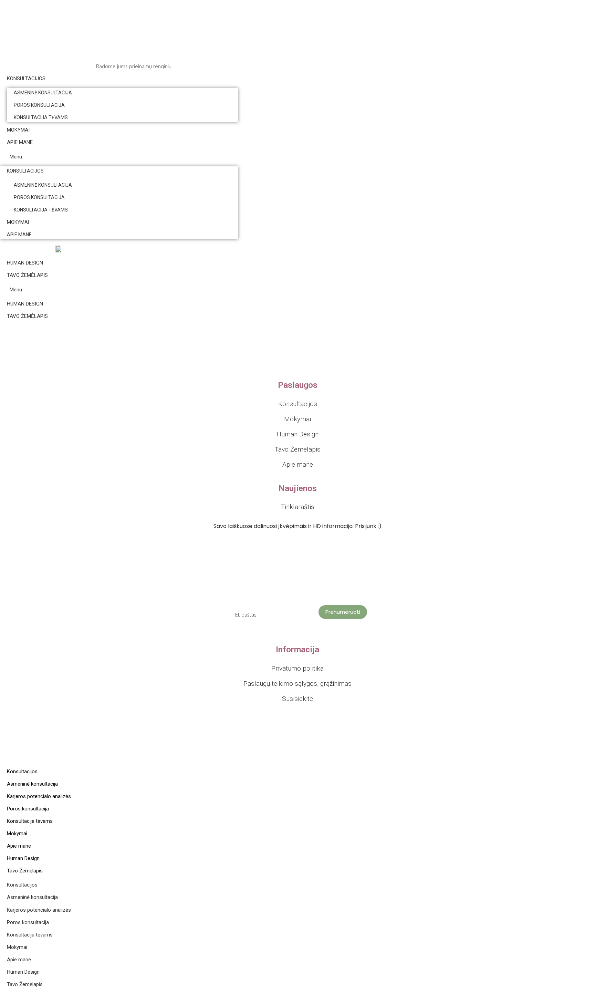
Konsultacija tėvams (41, 117)
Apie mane (20, 142)
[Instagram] (303, 638)
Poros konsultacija (28, 809)
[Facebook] (292, 638)
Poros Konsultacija (39, 105)
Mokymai (18, 130)
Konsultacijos (26, 78)
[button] (119, 156)
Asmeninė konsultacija (43, 92)
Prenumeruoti (342, 611)
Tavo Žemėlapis (27, 275)
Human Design (25, 263)
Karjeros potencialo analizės (39, 796)
